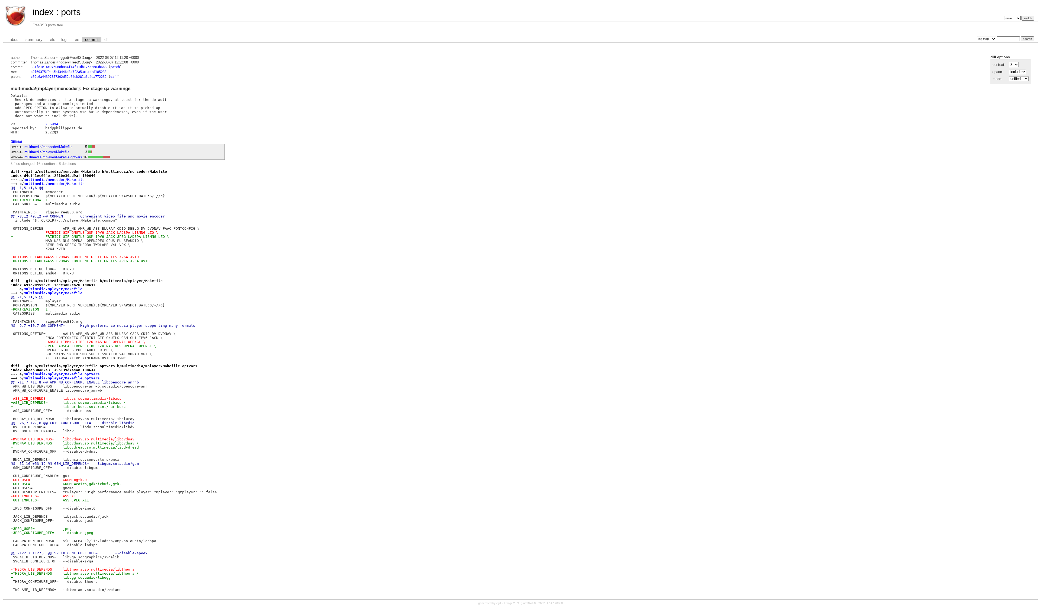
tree (75, 39)
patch (115, 67)
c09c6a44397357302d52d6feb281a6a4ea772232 (69, 77)
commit (91, 39)
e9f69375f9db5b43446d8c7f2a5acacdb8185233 (69, 72)
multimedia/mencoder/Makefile (48, 147)
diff (107, 39)
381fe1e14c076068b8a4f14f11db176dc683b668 (69, 67)
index (43, 12)
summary (34, 39)
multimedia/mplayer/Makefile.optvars (53, 157)
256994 (51, 124)
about (15, 39)
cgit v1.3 (501, 603)
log (63, 39)
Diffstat (16, 142)
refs (52, 39)
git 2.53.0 (515, 603)
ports (71, 12)
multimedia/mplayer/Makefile (46, 152)
